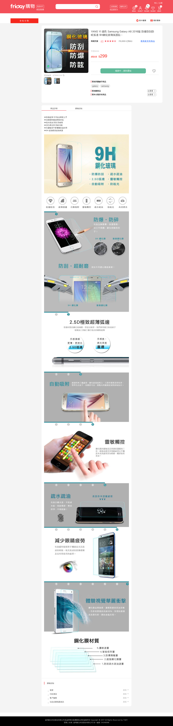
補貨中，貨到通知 (123, 71)
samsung (105, 86)
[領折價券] (155, 20)
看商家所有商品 (148, 41)
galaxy (95, 86)
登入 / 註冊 (158, 3)
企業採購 (114, 6)
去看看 (151, 91)
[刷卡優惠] (141, 20)
